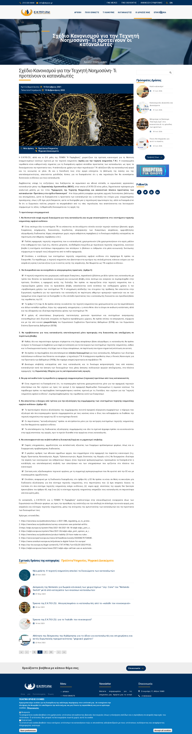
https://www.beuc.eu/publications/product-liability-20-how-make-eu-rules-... (55, 535)
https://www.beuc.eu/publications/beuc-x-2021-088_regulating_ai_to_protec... (56, 521)
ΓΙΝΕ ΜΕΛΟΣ (119, 3)
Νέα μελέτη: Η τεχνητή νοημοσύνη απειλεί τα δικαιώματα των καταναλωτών (74, 571)
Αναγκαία (25, 712)
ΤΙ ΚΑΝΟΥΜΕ (108, 12)
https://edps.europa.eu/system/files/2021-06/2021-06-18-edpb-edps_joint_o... (56, 528)
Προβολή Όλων (153, 157)
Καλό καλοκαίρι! (157, 86)
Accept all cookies (163, 730)
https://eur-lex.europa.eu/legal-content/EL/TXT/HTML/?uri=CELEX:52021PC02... (56, 545)
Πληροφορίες (33, 708)
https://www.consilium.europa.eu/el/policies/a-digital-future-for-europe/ (53, 541)
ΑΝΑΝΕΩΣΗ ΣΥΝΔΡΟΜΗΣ (153, 3)
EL (167, 3)
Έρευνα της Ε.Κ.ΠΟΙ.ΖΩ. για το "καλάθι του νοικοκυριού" (62, 619)
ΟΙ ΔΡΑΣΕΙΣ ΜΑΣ (142, 12)
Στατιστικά (26, 720)
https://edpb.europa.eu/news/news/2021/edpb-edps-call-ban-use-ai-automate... (57, 548)
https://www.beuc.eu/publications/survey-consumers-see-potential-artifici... (55, 524)
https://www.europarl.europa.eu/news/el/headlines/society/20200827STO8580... (57, 538)
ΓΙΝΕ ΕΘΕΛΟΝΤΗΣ (134, 3)
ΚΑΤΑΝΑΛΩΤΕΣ (125, 12)
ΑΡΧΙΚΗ (77, 12)
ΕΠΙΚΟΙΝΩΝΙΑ (160, 12)
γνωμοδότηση (50, 322)
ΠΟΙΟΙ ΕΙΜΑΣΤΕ (92, 12)
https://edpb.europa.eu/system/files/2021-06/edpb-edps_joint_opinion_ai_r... (55, 531)
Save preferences (28, 730)
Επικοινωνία (134, 668)
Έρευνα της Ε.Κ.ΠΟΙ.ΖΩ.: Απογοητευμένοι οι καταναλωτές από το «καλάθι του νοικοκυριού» (81, 603)
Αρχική (87, 62)
